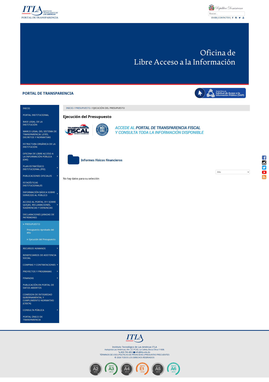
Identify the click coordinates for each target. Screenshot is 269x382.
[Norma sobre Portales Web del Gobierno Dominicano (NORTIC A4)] (126, 370)
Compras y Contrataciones (39, 264)
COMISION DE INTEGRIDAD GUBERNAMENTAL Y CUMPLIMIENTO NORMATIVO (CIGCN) (38, 299)
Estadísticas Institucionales (32, 184)
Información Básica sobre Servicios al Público (39, 194)
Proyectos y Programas (37, 271)
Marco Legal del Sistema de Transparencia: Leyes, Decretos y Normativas (40, 134)
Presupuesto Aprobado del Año (40, 231)
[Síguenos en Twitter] (264, 168)
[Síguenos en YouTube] (264, 173)
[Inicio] (39, 19)
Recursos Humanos (34, 248)
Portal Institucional (36, 114)
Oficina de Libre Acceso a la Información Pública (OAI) (38, 156)
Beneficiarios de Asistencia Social (39, 256)
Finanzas (28, 278)
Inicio (26, 108)
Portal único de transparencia (32, 318)
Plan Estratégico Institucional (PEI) (34, 168)
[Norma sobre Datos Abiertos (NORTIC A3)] (111, 370)
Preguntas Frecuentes (157, 355)
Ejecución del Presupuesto (42, 239)
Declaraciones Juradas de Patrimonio (38, 216)
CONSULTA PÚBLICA (33, 310)
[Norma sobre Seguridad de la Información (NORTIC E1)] (142, 370)
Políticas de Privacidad (131, 355)
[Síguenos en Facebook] (264, 158)
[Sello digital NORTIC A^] (173, 370)
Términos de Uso (108, 355)
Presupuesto (32, 224)
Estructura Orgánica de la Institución (39, 145)
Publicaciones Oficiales (37, 175)
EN (212, 18)
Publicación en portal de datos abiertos (38, 286)
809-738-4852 (126, 352)
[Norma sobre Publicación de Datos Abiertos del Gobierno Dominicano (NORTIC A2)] (95, 370)
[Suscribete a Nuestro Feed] (264, 177)
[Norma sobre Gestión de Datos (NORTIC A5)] (158, 370)
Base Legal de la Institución (32, 123)
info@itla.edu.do (143, 352)
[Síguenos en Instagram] (264, 163)
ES (216, 18)
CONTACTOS (224, 18)
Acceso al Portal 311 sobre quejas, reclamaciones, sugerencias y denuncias (39, 204)
